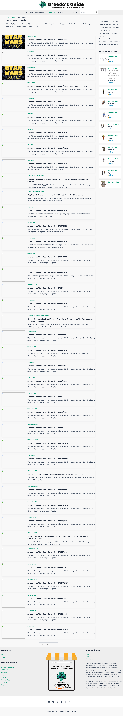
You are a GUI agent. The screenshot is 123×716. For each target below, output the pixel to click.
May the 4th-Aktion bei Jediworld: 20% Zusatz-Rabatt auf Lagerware (55, 194)
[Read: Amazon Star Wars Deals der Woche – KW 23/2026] (13, 104)
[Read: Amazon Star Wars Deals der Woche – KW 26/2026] (13, 73)
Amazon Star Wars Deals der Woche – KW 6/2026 (47, 303)
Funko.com (4, 677)
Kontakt (88, 654)
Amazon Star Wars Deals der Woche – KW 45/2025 (47, 505)
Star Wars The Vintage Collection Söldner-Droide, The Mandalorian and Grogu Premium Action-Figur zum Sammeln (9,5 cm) (113, 147)
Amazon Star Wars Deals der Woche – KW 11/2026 (47, 256)
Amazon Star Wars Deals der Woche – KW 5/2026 (47, 334)
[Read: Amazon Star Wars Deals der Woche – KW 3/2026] (13, 368)
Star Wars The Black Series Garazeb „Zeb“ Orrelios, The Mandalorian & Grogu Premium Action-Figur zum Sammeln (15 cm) (113, 113)
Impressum (88, 656)
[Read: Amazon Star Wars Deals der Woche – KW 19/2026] (13, 166)
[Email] (70, 702)
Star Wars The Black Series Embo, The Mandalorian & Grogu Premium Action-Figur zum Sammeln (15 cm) (113, 89)
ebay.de (3, 675)
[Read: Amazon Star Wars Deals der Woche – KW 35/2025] (13, 570)
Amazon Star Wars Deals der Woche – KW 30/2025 (47, 629)
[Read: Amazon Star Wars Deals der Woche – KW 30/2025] (13, 632)
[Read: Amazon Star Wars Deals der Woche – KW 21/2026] (13, 135)
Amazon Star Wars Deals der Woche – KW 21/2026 (47, 132)
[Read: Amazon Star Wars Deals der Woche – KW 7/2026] (13, 290)
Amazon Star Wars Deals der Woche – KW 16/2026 (47, 241)
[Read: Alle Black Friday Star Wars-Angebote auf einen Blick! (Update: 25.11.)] (13, 476)
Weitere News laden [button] (49, 645)
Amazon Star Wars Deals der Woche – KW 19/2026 (47, 163)
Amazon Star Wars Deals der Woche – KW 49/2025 (47, 458)
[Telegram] (61, 702)
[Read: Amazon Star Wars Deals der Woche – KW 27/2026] (13, 57)
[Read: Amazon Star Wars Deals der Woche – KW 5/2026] (13, 337)
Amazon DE (5, 670)
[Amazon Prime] (110, 61)
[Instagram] (57, 702)
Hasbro (47, 315)
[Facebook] (49, 702)
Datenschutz (89, 658)
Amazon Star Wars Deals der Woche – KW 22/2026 (47, 117)
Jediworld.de (5, 680)
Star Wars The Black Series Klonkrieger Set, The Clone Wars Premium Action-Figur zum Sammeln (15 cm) (113, 57)
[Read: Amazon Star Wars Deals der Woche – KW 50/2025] (13, 445)
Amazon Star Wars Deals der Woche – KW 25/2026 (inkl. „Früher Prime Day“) (57, 86)
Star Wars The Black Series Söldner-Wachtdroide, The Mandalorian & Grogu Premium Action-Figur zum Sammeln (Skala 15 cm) (113, 101)
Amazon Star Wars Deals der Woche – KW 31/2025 (47, 614)
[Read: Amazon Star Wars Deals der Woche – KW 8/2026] (13, 275)
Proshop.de (5, 685)
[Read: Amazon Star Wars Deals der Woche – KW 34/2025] (13, 585)
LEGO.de (4, 682)
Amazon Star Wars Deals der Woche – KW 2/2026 (47, 381)
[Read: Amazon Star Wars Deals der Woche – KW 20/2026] (13, 150)
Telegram (4, 655)
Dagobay (4, 672)
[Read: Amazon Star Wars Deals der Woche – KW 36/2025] (13, 554)
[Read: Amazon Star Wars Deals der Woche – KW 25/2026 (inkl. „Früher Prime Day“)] (13, 88)
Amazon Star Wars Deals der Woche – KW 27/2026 (47, 55)
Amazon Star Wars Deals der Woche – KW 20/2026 (47, 148)
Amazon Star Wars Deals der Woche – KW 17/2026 (47, 226)
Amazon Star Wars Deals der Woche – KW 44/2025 (47, 520)
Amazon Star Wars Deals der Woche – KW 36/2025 (47, 552)
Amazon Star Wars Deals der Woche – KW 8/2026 (47, 272)
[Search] (97, 12)
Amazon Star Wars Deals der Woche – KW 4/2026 (47, 350)
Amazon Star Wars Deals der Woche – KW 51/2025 (47, 427)
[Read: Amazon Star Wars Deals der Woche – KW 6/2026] (13, 306)
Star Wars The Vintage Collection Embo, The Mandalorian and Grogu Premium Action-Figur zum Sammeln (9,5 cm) (113, 124)
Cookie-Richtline (90, 659)
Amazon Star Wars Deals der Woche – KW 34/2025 (47, 583)
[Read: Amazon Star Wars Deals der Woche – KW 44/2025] (13, 523)
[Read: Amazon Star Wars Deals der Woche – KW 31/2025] (13, 616)
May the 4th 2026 (39, 175)
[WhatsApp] (66, 702)
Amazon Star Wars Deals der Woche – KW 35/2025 (47, 567)
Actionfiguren (40, 315)
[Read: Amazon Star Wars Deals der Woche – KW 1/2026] (13, 399)
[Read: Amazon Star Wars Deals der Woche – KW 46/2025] (13, 492)
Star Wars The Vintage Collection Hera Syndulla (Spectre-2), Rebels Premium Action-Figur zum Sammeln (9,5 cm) (113, 136)
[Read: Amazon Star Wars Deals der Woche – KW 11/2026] (13, 259)
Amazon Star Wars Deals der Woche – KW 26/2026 (47, 70)
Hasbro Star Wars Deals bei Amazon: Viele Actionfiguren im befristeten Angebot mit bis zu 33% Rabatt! (60, 320)
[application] (46, 12)
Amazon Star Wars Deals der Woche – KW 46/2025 (47, 489)
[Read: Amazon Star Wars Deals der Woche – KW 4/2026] (13, 352)
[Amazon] (74, 702)
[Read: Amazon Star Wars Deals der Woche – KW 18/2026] (13, 213)
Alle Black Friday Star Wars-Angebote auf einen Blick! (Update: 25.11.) (55, 474)
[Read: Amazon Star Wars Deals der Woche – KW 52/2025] (13, 414)
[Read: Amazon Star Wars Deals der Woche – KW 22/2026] (13, 119)
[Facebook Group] (53, 702)
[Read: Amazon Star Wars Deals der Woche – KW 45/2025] (13, 507)
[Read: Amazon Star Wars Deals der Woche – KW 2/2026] (13, 383)
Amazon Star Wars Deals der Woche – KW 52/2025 (47, 412)
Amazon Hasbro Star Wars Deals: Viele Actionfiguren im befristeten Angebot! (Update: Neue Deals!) (58, 537)
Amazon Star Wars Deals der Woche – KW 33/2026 (47, 39)
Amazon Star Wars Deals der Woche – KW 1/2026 (46, 396)
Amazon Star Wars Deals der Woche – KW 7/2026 (46, 288)
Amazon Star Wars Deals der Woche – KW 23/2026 (47, 101)
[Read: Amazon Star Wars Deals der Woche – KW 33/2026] (13, 42)
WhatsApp (4, 657)
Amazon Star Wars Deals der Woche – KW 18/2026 (47, 210)
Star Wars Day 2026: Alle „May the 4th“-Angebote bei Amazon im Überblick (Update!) (57, 180)
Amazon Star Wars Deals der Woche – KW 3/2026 (47, 365)
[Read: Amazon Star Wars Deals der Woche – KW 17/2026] (13, 228)
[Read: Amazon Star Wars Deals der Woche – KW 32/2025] (13, 601)
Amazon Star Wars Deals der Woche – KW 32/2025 (47, 598)
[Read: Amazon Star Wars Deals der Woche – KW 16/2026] (13, 244)
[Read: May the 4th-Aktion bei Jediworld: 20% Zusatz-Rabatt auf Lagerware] (13, 197)
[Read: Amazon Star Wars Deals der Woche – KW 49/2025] (13, 461)
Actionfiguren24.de (7, 667)
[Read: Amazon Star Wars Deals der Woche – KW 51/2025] (13, 430)
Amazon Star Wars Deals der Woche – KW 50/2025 (47, 443)
